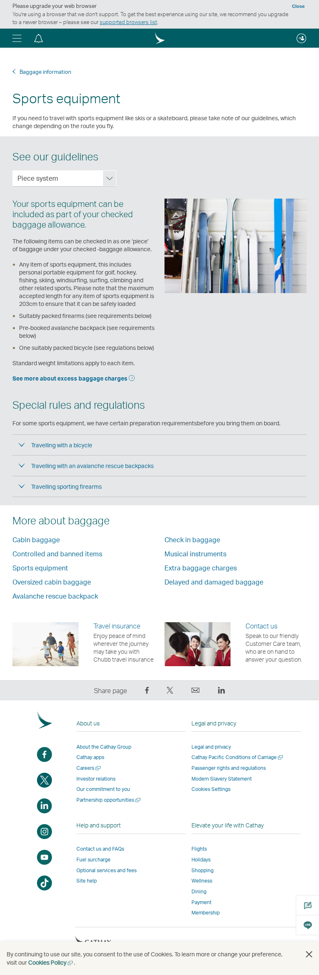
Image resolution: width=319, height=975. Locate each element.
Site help (86, 881)
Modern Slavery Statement (221, 779)
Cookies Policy (51, 962)
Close (298, 6)
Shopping (202, 870)
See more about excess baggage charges (70, 378)
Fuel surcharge (93, 859)
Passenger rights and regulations (228, 768)
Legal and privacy (211, 747)
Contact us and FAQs (100, 849)
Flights (199, 849)
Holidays (201, 859)
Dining (198, 891)
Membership (205, 913)
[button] (17, 38)
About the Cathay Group (103, 747)
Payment (201, 902)
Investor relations (95, 779)
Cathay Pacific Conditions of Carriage (237, 757)
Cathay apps (90, 757)
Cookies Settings (211, 789)
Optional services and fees (106, 870)
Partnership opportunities (109, 800)
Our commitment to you (103, 789)
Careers (89, 768)
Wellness (201, 881)
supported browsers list (128, 22)
